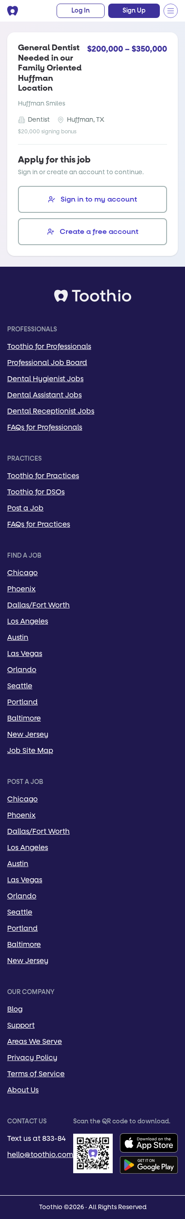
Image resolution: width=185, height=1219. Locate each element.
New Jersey (27, 734)
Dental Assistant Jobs (44, 395)
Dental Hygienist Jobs (45, 378)
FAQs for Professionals (44, 427)
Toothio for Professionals (49, 346)
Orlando (21, 669)
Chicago (22, 572)
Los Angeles (27, 621)
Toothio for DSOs (36, 492)
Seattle (19, 686)
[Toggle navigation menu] (170, 11)
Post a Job (25, 508)
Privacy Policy (32, 1057)
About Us (23, 1090)
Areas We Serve (34, 1041)
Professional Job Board (47, 362)
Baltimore (24, 718)
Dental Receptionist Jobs (50, 411)
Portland (22, 702)
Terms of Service (36, 1073)
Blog (14, 1009)
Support (21, 1025)
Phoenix (21, 589)
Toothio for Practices (43, 475)
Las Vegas (24, 653)
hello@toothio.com (40, 1154)
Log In (80, 11)
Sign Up (134, 11)
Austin (17, 637)
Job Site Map (30, 750)
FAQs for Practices (38, 524)
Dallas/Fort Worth (38, 605)
